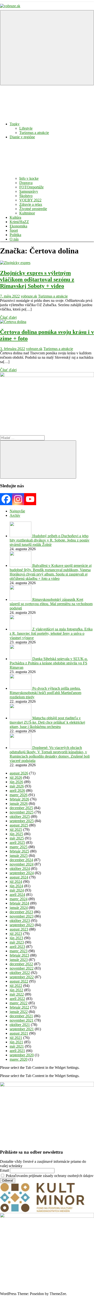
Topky (15, 124)
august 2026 (19, 773)
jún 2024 (16, 886)
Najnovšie (17, 511)
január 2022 (19, 1012)
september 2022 (22, 977)
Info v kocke (29, 178)
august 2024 (19, 877)
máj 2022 (17, 994)
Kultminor (27, 213)
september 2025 (22, 821)
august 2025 (19, 825)
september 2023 (22, 925)
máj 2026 (17, 786)
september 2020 (22, 1055)
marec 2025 (18, 847)
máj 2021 (17, 1046)
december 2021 (21, 1016)
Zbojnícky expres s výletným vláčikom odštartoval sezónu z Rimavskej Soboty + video (37, 279)
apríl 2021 (17, 1051)
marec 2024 (18, 899)
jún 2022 (16, 990)
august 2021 (19, 1033)
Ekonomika (18, 226)
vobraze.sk (29, 296)
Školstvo (26, 196)
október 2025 (20, 816)
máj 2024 (17, 890)
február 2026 (19, 799)
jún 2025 (16, 834)
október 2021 (20, 1025)
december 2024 (21, 860)
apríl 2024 (17, 895)
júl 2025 (16, 829)
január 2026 (19, 803)
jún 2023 (16, 938)
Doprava (26, 183)
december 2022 (21, 964)
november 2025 (22, 812)
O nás (14, 239)
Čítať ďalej (8, 317)
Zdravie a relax (30, 204)
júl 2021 (16, 1038)
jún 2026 (16, 782)
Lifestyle (26, 128)
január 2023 (19, 960)
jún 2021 (16, 1042)
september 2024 (22, 873)
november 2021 (22, 1020)
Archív (15, 515)
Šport (14, 230)
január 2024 (19, 908)
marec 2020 (18, 1059)
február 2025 (19, 851)
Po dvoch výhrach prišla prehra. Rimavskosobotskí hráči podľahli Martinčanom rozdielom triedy (45, 692)
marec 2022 (18, 1003)
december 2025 (21, 808)
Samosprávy (28, 191)
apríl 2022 (17, 999)
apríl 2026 (17, 790)
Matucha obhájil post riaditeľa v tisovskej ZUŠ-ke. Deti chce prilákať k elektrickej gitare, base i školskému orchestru (47, 722)
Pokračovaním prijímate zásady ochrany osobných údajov (49, 1176)
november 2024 (22, 864)
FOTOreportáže (31, 187)
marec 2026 (18, 795)
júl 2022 (16, 986)
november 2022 (22, 968)
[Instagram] (18, 499)
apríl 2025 (17, 842)
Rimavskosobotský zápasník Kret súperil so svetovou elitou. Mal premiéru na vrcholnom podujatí (51, 603)
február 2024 (19, 903)
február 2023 (19, 955)
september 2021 (22, 1029)
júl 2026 (16, 777)
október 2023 (20, 921)
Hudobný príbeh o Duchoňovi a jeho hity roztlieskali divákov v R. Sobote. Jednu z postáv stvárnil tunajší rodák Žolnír (49, 540)
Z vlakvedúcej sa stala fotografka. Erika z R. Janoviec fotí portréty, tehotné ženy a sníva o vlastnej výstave (51, 633)
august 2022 (19, 981)
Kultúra (15, 217)
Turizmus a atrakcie (34, 133)
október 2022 (20, 973)
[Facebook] (6, 499)
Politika (15, 235)
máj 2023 (17, 942)
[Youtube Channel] (30, 499)
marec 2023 (18, 951)
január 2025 (19, 855)
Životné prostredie (33, 209)
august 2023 (19, 929)
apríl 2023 (17, 947)
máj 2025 (17, 838)
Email (4, 1170)
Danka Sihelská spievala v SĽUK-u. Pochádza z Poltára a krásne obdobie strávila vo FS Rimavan (49, 663)
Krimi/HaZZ (19, 222)
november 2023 (22, 916)
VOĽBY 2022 (30, 200)
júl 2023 (16, 934)
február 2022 (19, 1007)
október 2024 (20, 868)
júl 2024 (16, 881)
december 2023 (21, 912)
